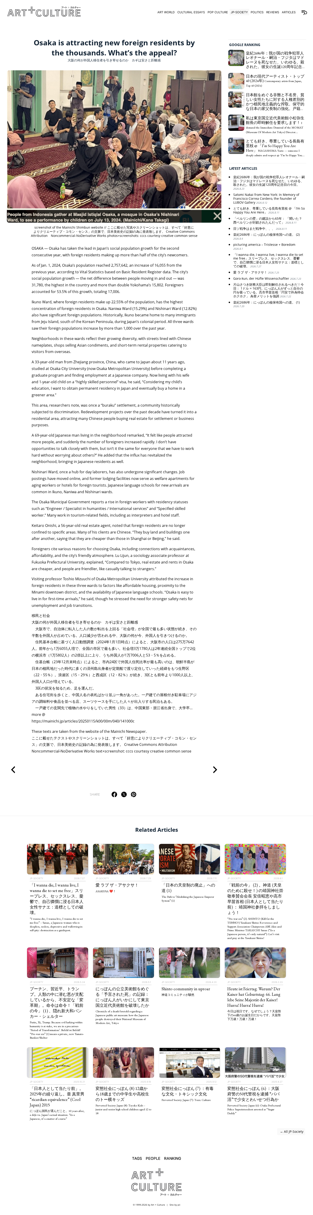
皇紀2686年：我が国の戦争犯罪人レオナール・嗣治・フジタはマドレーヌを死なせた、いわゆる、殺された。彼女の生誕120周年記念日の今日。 (269, 182)
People (153, 1158)
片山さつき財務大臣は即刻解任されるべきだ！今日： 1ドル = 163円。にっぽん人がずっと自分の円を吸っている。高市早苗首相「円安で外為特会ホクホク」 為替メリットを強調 (268, 290)
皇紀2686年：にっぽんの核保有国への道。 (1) (266, 304)
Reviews (272, 12)
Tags (137, 1158)
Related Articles (156, 829)
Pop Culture (218, 12)
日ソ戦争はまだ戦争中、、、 (260, 229)
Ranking (172, 1158)
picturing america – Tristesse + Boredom (264, 246)
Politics (257, 12)
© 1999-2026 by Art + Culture (149, 1204)
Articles (289, 12)
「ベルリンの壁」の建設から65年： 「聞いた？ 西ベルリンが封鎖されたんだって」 (267, 220)
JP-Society (239, 12)
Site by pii (175, 1204)
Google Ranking (244, 44)
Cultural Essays (191, 12)
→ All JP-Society (291, 1131)
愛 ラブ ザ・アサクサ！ (256, 272)
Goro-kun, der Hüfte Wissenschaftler (267, 279)
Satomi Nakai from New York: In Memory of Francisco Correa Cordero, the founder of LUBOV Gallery (266, 199)
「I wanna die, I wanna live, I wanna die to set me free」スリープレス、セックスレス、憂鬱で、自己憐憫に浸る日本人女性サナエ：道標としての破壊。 (268, 260)
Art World (166, 12)
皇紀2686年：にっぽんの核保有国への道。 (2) (266, 237)
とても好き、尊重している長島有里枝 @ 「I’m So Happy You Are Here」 (269, 211)
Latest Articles (243, 168)
